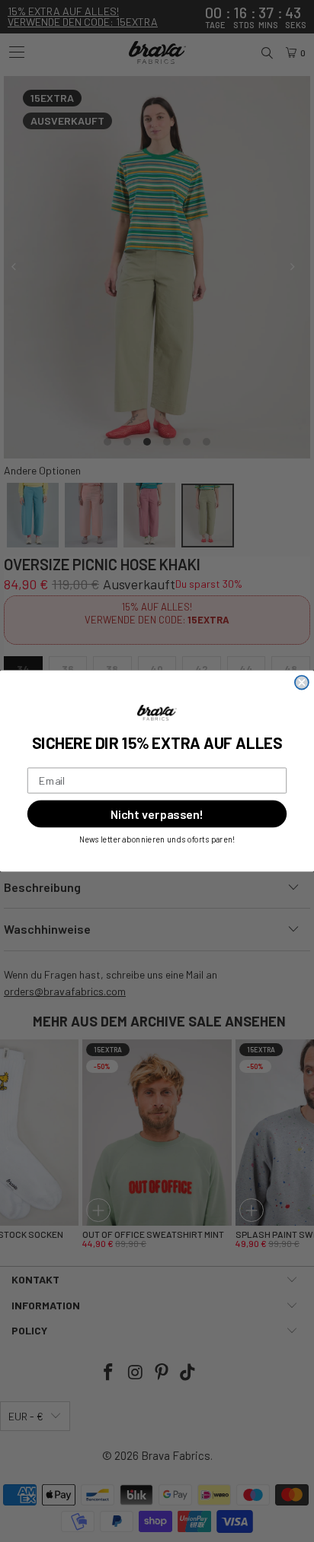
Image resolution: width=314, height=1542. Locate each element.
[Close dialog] (302, 683)
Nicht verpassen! (157, 813)
